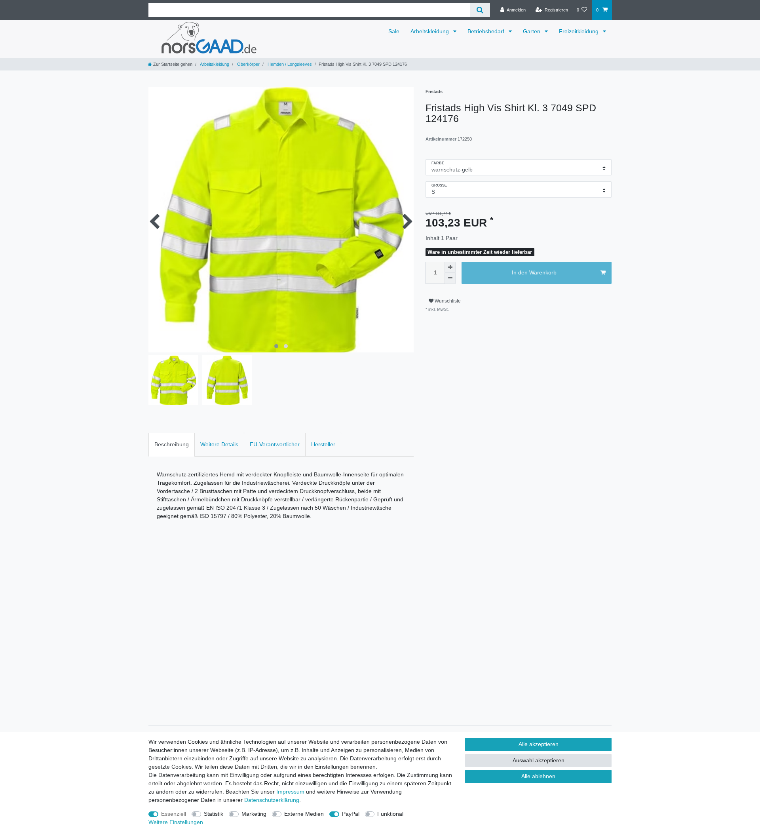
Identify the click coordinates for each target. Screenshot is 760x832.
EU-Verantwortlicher (275, 444)
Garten (532, 31)
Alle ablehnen (538, 776)
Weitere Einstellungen (175, 822)
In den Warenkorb (534, 272)
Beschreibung (171, 444)
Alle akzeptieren (539, 744)
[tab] (171, 444)
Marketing (253, 814)
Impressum (290, 791)
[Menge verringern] (450, 278)
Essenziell (173, 814)
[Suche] (480, 10)
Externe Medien (304, 814)
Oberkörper (248, 64)
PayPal (350, 814)
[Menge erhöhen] (450, 267)
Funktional (390, 814)
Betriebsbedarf (486, 31)
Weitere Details (219, 444)
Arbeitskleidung (430, 31)
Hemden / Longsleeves (289, 64)
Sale (393, 31)
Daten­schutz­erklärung (271, 800)
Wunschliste (447, 301)
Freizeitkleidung (579, 31)
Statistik (213, 814)
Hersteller (323, 444)
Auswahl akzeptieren (538, 760)
